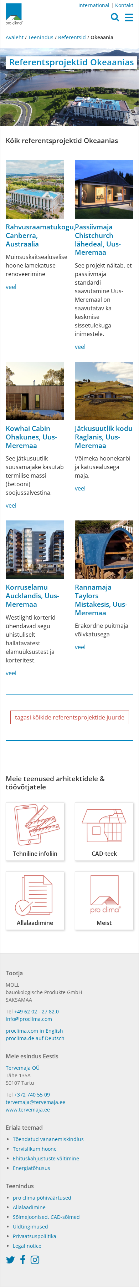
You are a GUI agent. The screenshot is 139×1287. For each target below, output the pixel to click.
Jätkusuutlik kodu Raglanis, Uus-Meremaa (104, 437)
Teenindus (40, 37)
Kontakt (124, 5)
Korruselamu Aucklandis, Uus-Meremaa (32, 596)
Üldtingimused (30, 1226)
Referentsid (72, 37)
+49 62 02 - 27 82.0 (36, 1011)
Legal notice (27, 1245)
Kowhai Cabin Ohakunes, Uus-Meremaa (31, 437)
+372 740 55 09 (32, 1094)
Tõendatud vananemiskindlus (48, 1139)
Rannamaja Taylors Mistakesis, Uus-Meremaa (101, 600)
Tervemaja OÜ (23, 1067)
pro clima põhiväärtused (42, 1197)
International (93, 5)
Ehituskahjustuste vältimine (46, 1158)
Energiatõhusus (31, 1168)
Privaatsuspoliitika (34, 1236)
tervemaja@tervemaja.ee (35, 1102)
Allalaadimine (29, 1207)
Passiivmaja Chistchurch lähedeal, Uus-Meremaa (98, 239)
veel (11, 287)
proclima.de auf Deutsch (35, 1038)
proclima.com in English (34, 1030)
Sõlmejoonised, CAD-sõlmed (46, 1217)
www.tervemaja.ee (28, 1109)
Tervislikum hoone (35, 1148)
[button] (115, 19)
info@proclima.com (29, 1019)
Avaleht (15, 37)
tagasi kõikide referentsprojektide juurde (69, 717)
